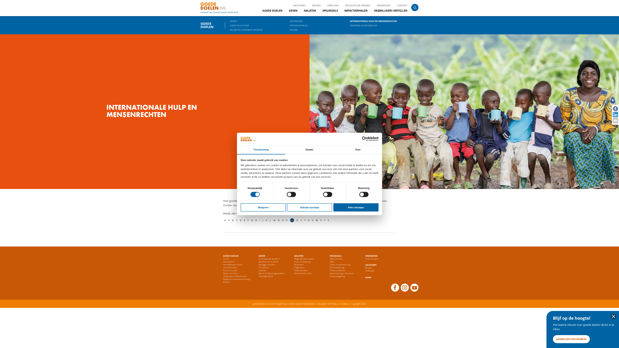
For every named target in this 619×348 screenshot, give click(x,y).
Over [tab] (358, 149)
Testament (299, 264)
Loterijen (262, 270)
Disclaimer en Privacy (327, 303)
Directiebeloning (337, 267)
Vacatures (299, 5)
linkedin (615, 114)
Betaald (368, 267)
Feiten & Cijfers (372, 258)
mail (615, 120)
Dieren (233, 21)
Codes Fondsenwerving (340, 264)
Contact (402, 5)
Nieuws (316, 5)
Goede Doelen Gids (302, 273)
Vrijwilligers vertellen (390, 10)
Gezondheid (296, 21)
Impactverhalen (356, 10)
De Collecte (264, 267)
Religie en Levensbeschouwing (246, 29)
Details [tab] (310, 149)
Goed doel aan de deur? (269, 258)
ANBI (332, 261)
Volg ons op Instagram (405, 288)
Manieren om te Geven (269, 261)
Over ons (333, 5)
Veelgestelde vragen (357, 5)
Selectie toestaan (309, 207)
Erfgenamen (299, 267)
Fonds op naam (301, 270)
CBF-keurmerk (336, 258)
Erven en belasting (302, 261)
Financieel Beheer (338, 270)
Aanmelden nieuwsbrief (571, 339)
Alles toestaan (356, 207)
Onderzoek (383, 5)
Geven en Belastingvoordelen (272, 273)
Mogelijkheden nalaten (304, 258)
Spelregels (330, 10)
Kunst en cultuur (239, 25)
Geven (293, 10)
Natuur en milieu (299, 25)
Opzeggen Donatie (267, 264)
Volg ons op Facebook (395, 288)
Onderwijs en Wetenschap (364, 25)
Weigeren (263, 207)
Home (368, 277)
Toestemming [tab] (261, 149)
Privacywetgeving (337, 276)
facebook (615, 108)
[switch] (291, 194)
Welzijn (294, 29)
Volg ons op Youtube (414, 288)
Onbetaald (369, 270)
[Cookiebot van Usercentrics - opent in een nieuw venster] (364, 138)
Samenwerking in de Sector (342, 273)
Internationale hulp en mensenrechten (373, 21)
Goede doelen (223, 8)
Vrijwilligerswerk (266, 276)
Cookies (344, 303)
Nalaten (310, 10)
